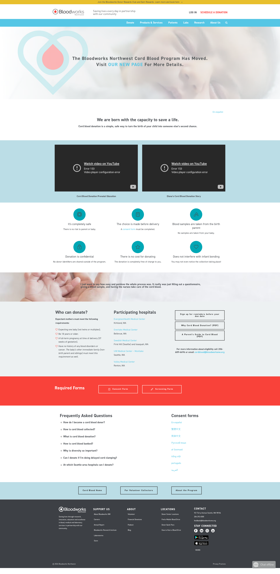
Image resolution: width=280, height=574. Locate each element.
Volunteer (131, 514)
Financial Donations (135, 519)
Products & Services (151, 22)
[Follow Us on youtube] (213, 531)
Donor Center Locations (170, 514)
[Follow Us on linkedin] (201, 531)
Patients (172, 22)
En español (218, 111)
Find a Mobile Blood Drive (171, 519)
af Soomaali (177, 449)
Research (199, 22)
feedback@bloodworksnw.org (205, 520)
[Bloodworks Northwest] (69, 12)
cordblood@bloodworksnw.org (209, 352)
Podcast (131, 525)
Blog (129, 530)
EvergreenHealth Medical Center (129, 319)
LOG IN (193, 12)
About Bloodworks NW (102, 514)
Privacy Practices (219, 564)
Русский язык (178, 442)
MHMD (197, 550)
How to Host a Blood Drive (171, 530)
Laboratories (98, 535)
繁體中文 (176, 429)
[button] (264, 567)
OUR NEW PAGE (125, 64)
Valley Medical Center (124, 361)
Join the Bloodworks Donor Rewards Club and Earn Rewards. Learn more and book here (140, 2)
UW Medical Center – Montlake (129, 351)
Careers (97, 519)
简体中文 (176, 436)
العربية (174, 469)
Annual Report (99, 525)
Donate (130, 22)
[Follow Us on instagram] (207, 531)
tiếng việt (176, 456)
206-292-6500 (199, 517)
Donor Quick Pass (168, 525)
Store (96, 541)
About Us (215, 22)
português (176, 463)
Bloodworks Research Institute (105, 530)
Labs (185, 22)
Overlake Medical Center (126, 329)
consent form (129, 229)
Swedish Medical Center (125, 340)
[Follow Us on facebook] (196, 531)
